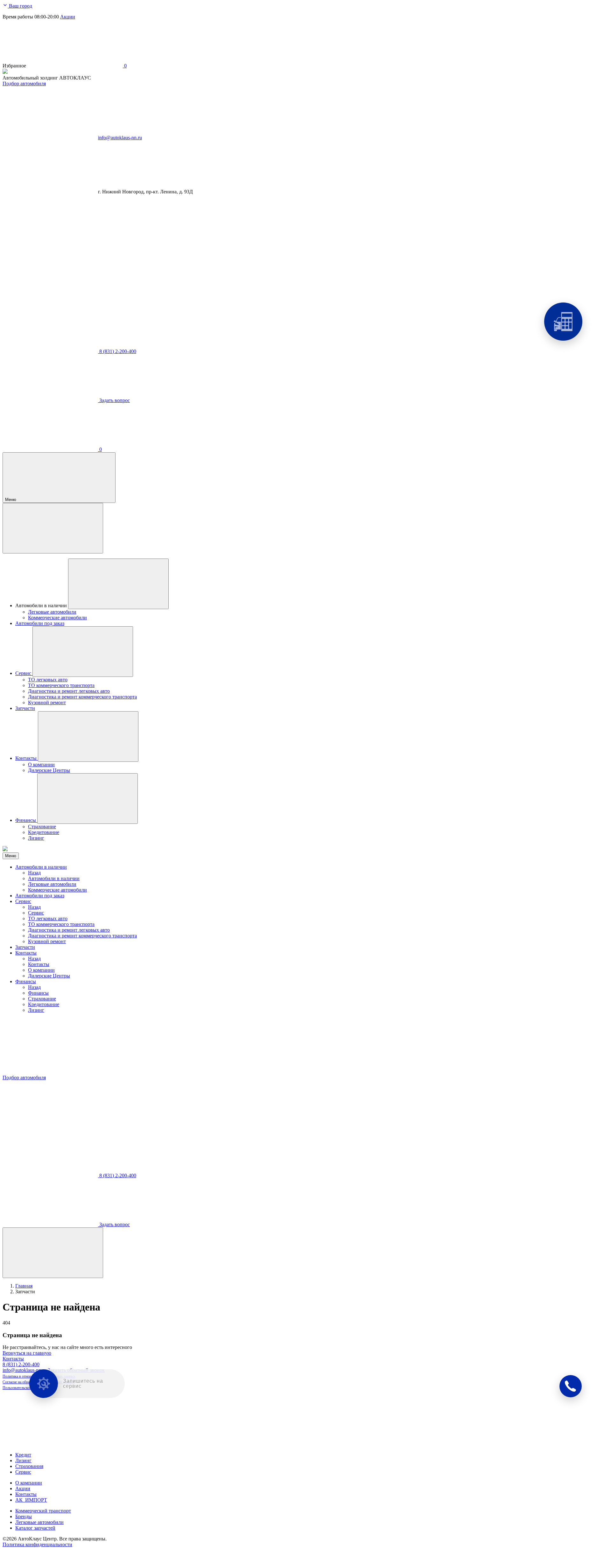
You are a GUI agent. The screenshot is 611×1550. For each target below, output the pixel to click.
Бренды (23, 1516)
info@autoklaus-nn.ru (120, 137)
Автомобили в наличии (41, 867)
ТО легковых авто (47, 918)
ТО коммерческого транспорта (61, 924)
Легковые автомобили (52, 884)
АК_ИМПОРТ (31, 1500)
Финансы (25, 981)
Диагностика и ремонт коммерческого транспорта (82, 935)
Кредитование (43, 1004)
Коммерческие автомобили (57, 890)
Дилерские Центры (49, 975)
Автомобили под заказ (39, 895)
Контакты (26, 953)
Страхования (29, 1466)
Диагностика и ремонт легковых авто (69, 930)
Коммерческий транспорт (43, 1510)
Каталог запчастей (35, 1528)
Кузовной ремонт (47, 941)
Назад (34, 872)
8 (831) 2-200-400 (21, 1364)
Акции (67, 16)
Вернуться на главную (27, 1353)
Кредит (23, 1454)
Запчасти (25, 947)
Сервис (23, 901)
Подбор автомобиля (24, 83)
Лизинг (36, 1010)
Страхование (42, 998)
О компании (41, 970)
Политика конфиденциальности (37, 1544)
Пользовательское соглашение (26, 1388)
